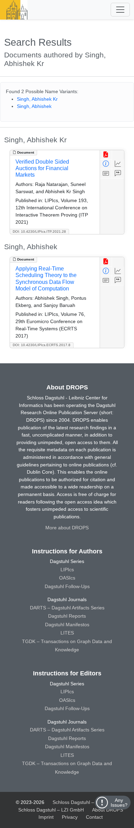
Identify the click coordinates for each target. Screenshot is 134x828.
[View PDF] (106, 154)
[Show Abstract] (106, 173)
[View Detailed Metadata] (106, 164)
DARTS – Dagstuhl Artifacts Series (67, 607)
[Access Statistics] (118, 164)
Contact (94, 817)
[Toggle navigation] (120, 9)
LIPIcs (67, 569)
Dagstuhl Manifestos (67, 624)
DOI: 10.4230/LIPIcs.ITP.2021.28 (39, 231)
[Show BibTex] (118, 173)
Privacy (70, 817)
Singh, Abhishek (34, 106)
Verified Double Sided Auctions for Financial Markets (42, 168)
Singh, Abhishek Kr (37, 99)
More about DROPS (67, 527)
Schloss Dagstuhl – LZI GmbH (85, 802)
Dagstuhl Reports (67, 616)
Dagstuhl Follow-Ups (67, 586)
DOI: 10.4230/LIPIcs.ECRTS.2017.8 (41, 345)
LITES (67, 633)
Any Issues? (119, 802)
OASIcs (67, 578)
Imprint (46, 817)
